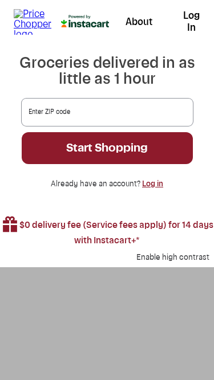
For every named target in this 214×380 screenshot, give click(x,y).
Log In (191, 21)
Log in (152, 184)
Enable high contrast (172, 257)
